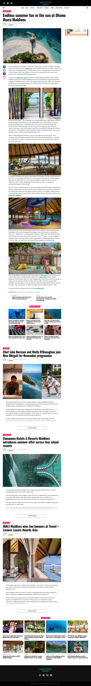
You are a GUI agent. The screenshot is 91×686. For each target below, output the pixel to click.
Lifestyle (32, 8)
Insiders (46, 8)
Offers (52, 8)
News (27, 8)
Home (23, 8)
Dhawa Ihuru (28, 68)
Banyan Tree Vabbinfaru (15, 195)
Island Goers (39, 8)
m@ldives (11, 25)
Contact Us (66, 8)
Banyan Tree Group (21, 77)
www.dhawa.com (39, 288)
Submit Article (59, 8)
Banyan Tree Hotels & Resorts (24, 292)
